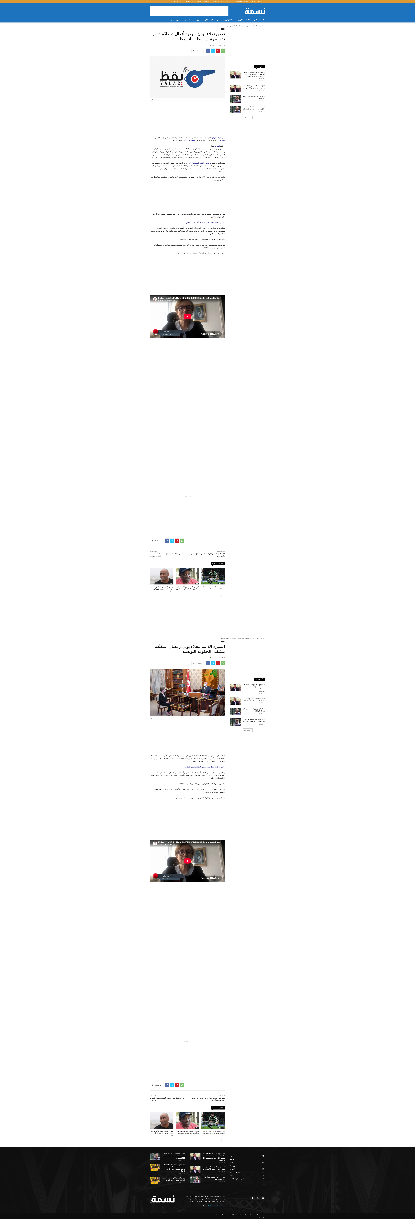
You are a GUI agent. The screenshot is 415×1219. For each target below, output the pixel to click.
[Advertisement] (189, 11)
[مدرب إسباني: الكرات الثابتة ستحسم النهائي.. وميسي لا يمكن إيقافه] (155, 1180)
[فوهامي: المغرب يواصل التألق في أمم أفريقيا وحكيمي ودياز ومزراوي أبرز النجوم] (161, 576)
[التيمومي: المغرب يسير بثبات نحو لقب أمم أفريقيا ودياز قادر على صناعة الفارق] (187, 576)
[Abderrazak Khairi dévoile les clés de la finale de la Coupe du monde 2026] (235, 109)
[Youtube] (180, 1)
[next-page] (223, 596)
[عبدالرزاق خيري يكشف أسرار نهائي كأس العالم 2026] (235, 99)
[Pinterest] (218, 51)
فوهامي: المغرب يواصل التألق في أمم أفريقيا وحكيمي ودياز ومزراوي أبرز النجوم (162, 589)
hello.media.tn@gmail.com (216, 1206)
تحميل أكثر (247, 117)
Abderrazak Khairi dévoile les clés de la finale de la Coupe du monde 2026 (174, 1156)
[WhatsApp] (223, 51)
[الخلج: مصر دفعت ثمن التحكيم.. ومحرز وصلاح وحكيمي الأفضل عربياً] (235, 88)
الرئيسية (262, 26)
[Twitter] (177, 1)
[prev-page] (220, 596)
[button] (171, 19)
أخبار (257, 26)
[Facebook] (174, 1)
